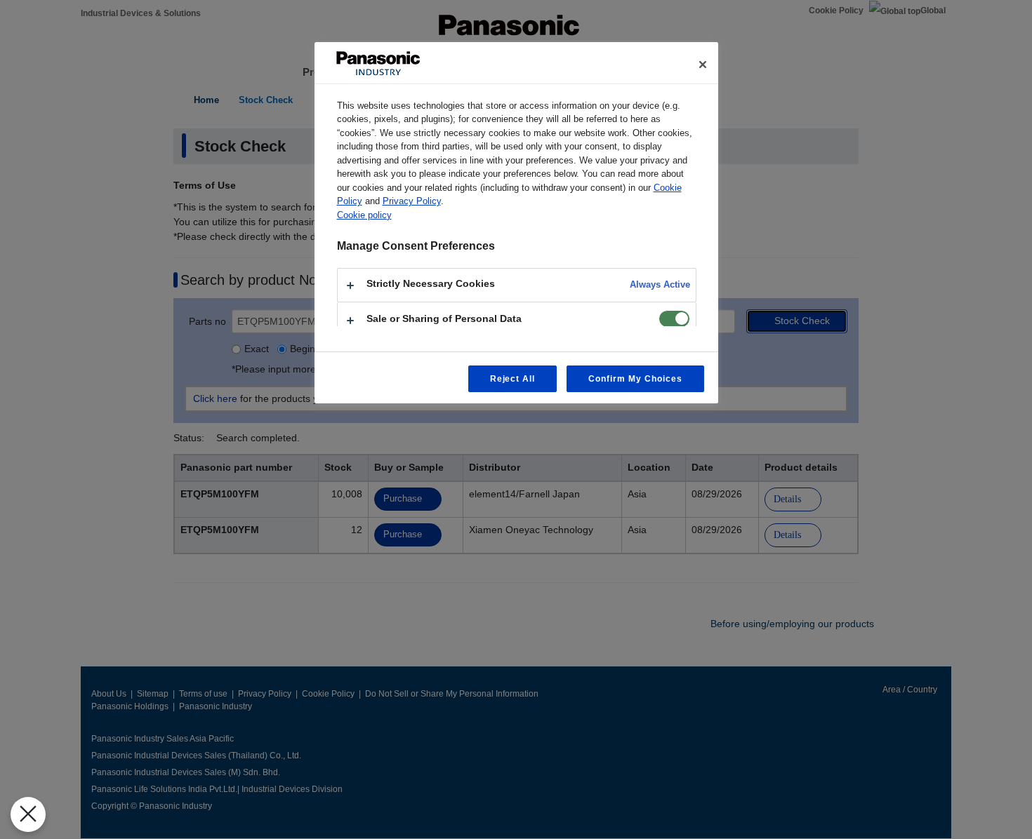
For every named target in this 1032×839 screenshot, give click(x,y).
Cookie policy (364, 215)
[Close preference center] (702, 64)
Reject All (513, 379)
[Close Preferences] (28, 814)
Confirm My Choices (635, 379)
